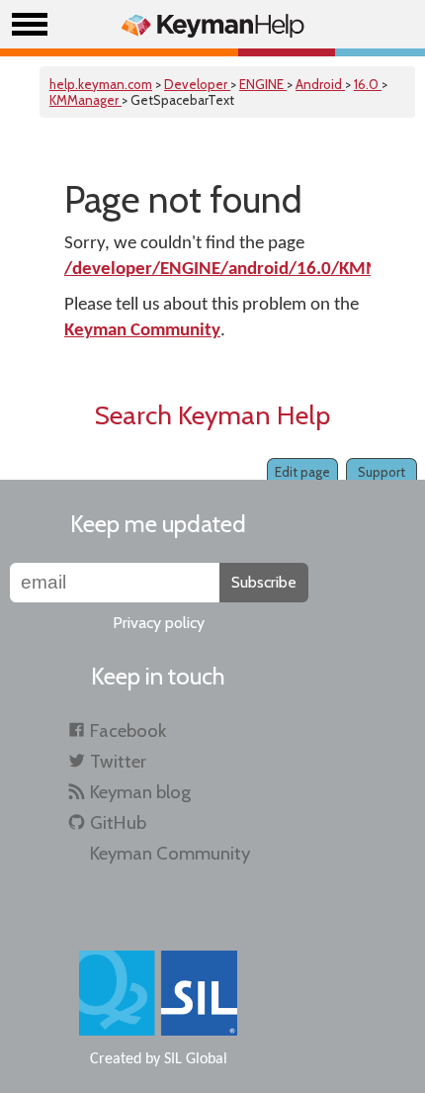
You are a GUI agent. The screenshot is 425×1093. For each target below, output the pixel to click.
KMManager (85, 100)
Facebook (128, 730)
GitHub (118, 822)
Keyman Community (142, 330)
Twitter (118, 761)
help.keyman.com (100, 84)
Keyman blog (140, 791)
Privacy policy (159, 622)
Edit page (302, 472)
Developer (197, 84)
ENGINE (263, 84)
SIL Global (195, 1059)
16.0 (368, 84)
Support (381, 472)
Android (320, 84)
